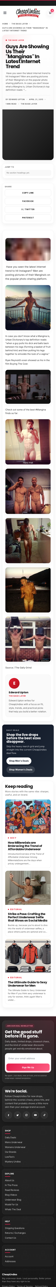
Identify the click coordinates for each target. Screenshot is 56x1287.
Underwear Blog (13, 1199)
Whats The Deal (13, 1209)
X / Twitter (28, 209)
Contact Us (10, 1237)
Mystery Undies (13, 1161)
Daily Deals (10, 1137)
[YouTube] (35, 1115)
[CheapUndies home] (28, 13)
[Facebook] (8, 1115)
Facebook (28, 201)
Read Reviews (12, 1190)
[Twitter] (17, 1115)
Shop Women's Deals (20, 769)
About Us (9, 1180)
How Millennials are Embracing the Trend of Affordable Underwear (25, 846)
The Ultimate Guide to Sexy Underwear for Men (27, 984)
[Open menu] (5, 13)
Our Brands (10, 1151)
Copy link (28, 193)
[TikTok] (44, 1115)
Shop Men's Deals (19, 760)
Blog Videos (11, 1194)
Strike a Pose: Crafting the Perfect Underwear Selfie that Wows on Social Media (27, 917)
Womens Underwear (15, 1147)
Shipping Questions (14, 1228)
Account (9, 1256)
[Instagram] (26, 1115)
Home (5, 24)
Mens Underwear (13, 1142)
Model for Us (11, 1204)
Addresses (10, 1261)
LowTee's (9, 1156)
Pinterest (28, 217)
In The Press (11, 1185)
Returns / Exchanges (15, 1232)
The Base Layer (19, 24)
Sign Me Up (28, 1067)
